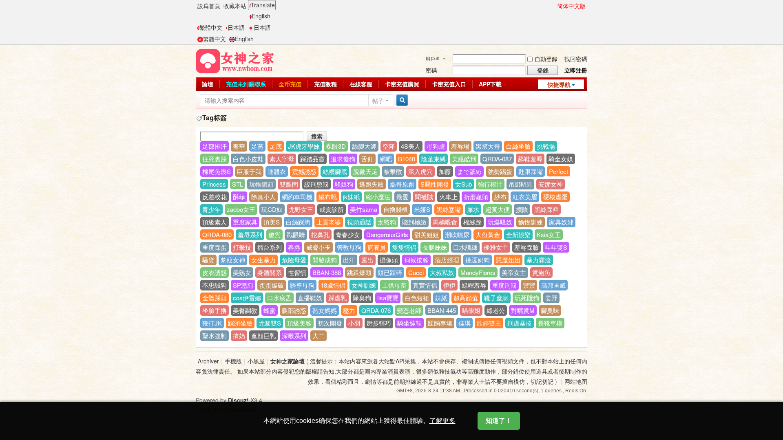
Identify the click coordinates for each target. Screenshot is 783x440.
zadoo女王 (241, 209)
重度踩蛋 (214, 247)
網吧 (386, 158)
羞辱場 (460, 146)
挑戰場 (546, 146)
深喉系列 (294, 335)
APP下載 (490, 84)
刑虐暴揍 (519, 323)
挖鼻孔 (320, 234)
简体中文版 (571, 6)
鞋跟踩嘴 (530, 171)
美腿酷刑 (464, 158)
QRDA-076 (376, 310)
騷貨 (208, 259)
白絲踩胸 (298, 222)
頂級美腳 (299, 323)
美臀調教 (245, 310)
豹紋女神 (233, 259)
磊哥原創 (402, 184)
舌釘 (367, 158)
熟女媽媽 (324, 310)
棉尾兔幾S (216, 171)
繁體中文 (210, 27)
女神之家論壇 (287, 361)
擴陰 (522, 209)
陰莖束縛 (433, 158)
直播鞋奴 (310, 297)
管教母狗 (349, 247)
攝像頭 (389, 259)
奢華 (239, 146)
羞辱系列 (250, 234)
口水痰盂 (279, 297)
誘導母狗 (302, 285)
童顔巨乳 (263, 335)
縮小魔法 (378, 196)
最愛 (402, 196)
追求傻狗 (343, 158)
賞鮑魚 (541, 272)
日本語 (236, 27)
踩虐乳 (337, 297)
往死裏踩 (214, 158)
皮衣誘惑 (214, 272)
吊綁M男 (520, 184)
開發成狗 (324, 259)
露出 (367, 259)
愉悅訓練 (530, 222)
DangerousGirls (387, 234)
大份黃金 (488, 234)
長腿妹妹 (434, 247)
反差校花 (214, 196)
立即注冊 (575, 70)
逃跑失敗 (371, 184)
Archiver (208, 361)
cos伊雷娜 (247, 297)
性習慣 (297, 272)
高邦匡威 (553, 285)
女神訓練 (364, 285)
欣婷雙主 (489, 323)
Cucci (416, 272)
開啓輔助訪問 (553, 5)
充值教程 (325, 84)
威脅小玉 (318, 247)
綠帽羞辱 (474, 285)
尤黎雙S (270, 323)
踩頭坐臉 (240, 323)
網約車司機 (297, 196)
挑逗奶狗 (477, 259)
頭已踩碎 (390, 272)
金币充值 (290, 84)
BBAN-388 (326, 272)
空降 (389, 146)
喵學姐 (471, 310)
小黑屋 (256, 361)
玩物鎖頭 (261, 184)
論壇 (207, 84)
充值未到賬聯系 (246, 84)
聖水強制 (214, 335)
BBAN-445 (441, 310)
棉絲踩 (472, 222)
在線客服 (360, 84)
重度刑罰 (504, 285)
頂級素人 (214, 222)
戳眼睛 (296, 234)
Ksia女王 (549, 234)
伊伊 (449, 285)
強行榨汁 (490, 184)
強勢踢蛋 (500, 171)
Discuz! (238, 400)
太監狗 (387, 222)
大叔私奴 (442, 272)
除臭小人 (263, 196)
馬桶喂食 (445, 222)
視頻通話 (359, 222)
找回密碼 (575, 59)
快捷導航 (559, 84)
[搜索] (401, 100)
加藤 (445, 171)
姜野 (551, 297)
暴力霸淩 (538, 259)
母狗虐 (436, 146)
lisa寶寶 (387, 297)
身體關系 (269, 272)
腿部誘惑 (294, 310)
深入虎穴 (420, 171)
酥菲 (239, 196)
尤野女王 (301, 209)
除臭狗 (362, 297)
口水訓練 (465, 247)
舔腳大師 (364, 146)
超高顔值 (465, 297)
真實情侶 (425, 285)
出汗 (349, 259)
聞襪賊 (424, 196)
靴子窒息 (496, 297)
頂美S (271, 222)
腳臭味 (550, 310)
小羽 (354, 323)
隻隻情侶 (404, 247)
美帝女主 (514, 272)
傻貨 (274, 234)
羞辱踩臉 (526, 247)
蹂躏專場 (440, 323)
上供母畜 (394, 285)
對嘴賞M (523, 310)
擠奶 (239, 335)
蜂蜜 (269, 310)
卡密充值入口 (449, 84)
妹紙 (441, 297)
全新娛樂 (518, 234)
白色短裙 (417, 297)
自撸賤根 (395, 209)
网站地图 (575, 381)
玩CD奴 (272, 209)
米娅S (422, 209)
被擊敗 (393, 171)
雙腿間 (289, 184)
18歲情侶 (333, 285)
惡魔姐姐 (508, 259)
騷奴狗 (344, 184)
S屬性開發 (434, 184)
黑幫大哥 (488, 146)
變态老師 (409, 310)
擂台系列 (269, 247)
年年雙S (556, 247)
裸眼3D (336, 146)
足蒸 (257, 146)
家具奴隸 (561, 222)
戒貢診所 (331, 209)
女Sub (463, 184)
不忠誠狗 (214, 285)
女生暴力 (263, 259)
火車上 (448, 196)
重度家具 (245, 222)
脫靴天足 (365, 171)
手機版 (233, 361)
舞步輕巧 (379, 323)
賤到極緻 (414, 222)
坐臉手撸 (214, 310)
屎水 (473, 209)
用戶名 (432, 58)
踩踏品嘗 (312, 158)
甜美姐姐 (426, 234)
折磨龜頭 (476, 196)
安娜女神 (550, 184)
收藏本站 (234, 6)
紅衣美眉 (525, 196)
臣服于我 (249, 171)
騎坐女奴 (561, 158)
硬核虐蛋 (555, 196)
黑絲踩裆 (546, 209)
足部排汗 (214, 146)
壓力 (349, 310)
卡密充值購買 (402, 84)
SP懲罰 (243, 285)
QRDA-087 (497, 158)
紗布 (500, 196)
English (261, 16)
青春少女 (348, 234)
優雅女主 (496, 247)
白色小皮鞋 (248, 158)
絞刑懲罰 (316, 184)
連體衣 (277, 171)
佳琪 (464, 323)
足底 (276, 146)
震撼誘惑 (304, 171)
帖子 (378, 101)
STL (237, 184)
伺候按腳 (416, 259)
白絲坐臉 (518, 146)
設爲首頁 (208, 6)
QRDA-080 (217, 234)
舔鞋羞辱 (530, 158)
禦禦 (529, 285)
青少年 (211, 209)
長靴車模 (550, 323)
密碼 (431, 70)
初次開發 (330, 323)
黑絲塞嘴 (448, 209)
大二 (318, 335)
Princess (214, 184)
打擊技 (242, 247)
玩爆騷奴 (500, 222)
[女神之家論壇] (235, 60)
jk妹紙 (351, 196)
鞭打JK (212, 323)
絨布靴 (328, 196)
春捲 (294, 247)
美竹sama (363, 209)
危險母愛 (294, 259)
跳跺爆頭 (359, 272)
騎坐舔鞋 (409, 323)
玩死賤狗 (527, 297)
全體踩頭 (214, 297)
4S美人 (410, 146)
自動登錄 (546, 59)
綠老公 (496, 310)
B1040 (406, 158)
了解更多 (442, 420)
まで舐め (469, 171)
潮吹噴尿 (457, 234)
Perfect (558, 171)
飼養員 (376, 247)
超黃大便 (497, 209)
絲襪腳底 (335, 171)
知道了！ (499, 420)
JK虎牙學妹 (304, 146)
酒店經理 (447, 259)
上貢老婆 (328, 222)
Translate (263, 5)
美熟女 (242, 272)
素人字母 (282, 158)
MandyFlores (477, 272)
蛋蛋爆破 (271, 285)
